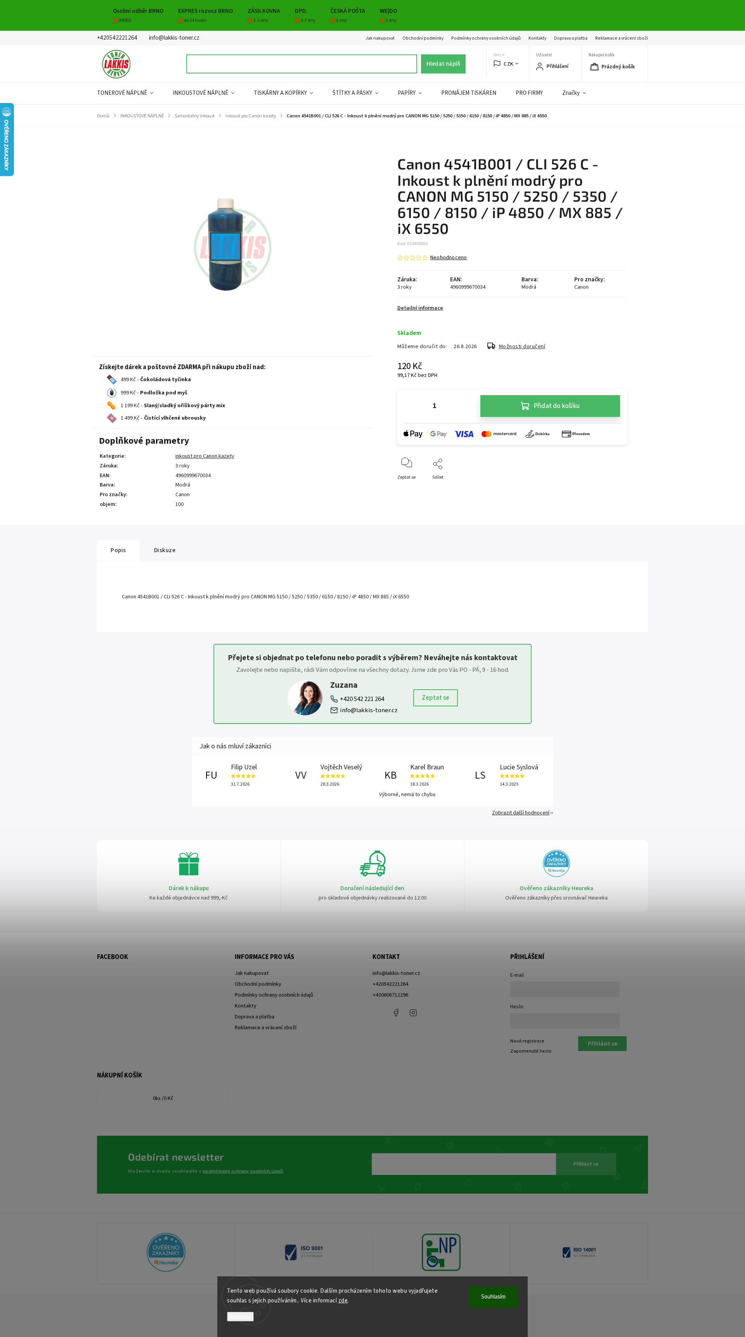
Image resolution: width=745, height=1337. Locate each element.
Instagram (413, 1012)
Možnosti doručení (522, 346)
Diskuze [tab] (165, 550)
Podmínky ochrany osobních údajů (486, 38)
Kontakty (537, 38)
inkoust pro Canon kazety (204, 456)
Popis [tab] (118, 550)
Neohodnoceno (448, 257)
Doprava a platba (570, 38)
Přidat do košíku (557, 406)
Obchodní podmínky (423, 38)
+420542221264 (390, 984)
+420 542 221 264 (362, 699)
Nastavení (240, 1316)
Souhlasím (493, 1297)
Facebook (396, 1012)
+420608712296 (390, 995)
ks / (163, 1098)
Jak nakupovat (380, 38)
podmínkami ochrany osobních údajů (243, 1171)
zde (343, 1301)
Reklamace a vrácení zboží (621, 38)
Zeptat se (435, 697)
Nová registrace (527, 1040)
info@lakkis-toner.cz (369, 710)
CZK (508, 64)
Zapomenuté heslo (531, 1051)
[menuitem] (130, 93)
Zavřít (614, 490)
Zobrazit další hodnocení (520, 813)
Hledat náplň (443, 63)
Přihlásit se (586, 1164)
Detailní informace (420, 308)
